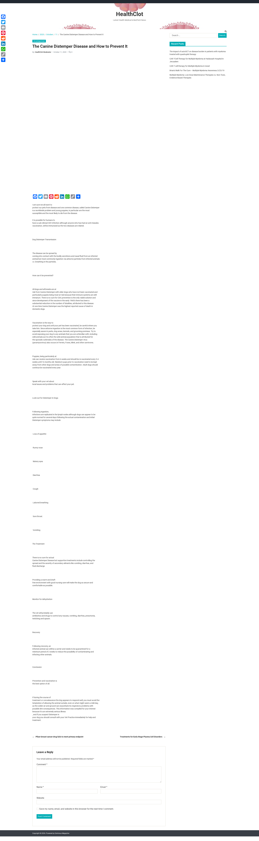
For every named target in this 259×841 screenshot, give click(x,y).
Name (40, 787)
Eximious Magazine (62, 833)
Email (103, 787)
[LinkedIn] (3, 43)
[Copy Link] (3, 54)
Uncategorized (39, 41)
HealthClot (129, 14)
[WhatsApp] (3, 49)
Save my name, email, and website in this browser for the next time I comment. (76, 809)
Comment (42, 764)
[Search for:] (192, 36)
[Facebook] (3, 16)
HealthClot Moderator (43, 52)
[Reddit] (3, 38)
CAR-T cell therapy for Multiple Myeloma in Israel (190, 66)
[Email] (3, 27)
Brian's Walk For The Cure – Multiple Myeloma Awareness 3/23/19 (197, 70)
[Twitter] (3, 22)
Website (40, 798)
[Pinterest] (3, 33)
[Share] (3, 60)
